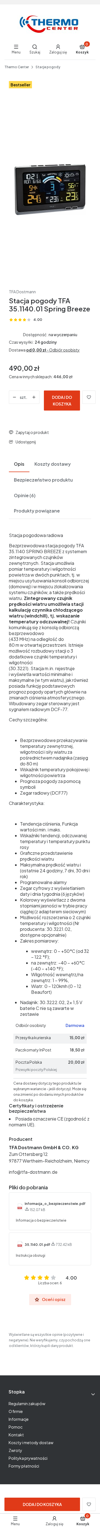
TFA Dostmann (22, 291)
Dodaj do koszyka (62, 400)
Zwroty (15, 1450)
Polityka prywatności (28, 1458)
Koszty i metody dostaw (31, 1442)
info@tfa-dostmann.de (33, 1172)
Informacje (19, 1419)
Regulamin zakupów (27, 1403)
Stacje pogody (48, 67)
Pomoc (15, 1426)
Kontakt (16, 1434)
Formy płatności (24, 1465)
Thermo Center (16, 67)
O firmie (16, 1411)
